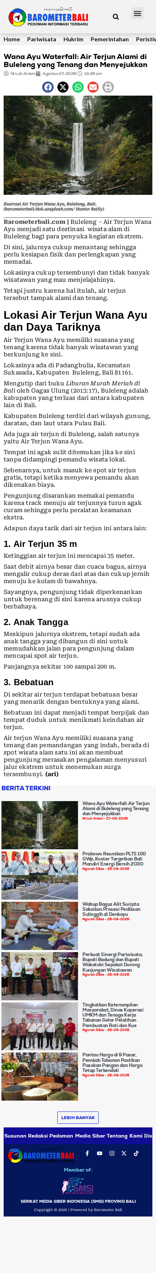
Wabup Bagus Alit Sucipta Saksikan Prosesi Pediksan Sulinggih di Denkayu (111, 909)
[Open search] (116, 16)
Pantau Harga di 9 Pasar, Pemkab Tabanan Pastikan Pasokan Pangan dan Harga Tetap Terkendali (112, 1062)
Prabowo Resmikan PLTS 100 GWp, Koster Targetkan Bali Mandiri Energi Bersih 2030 (114, 859)
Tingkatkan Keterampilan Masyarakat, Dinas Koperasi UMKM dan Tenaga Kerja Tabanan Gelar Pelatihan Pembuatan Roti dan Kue (112, 1015)
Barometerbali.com (34, 221)
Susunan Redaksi (26, 1135)
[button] (138, 13)
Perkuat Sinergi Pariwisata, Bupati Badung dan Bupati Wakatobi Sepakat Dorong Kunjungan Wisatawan (112, 962)
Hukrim (73, 38)
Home (12, 38)
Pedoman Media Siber (77, 1135)
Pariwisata (41, 38)
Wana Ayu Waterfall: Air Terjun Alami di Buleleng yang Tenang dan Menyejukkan (115, 808)
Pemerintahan (110, 38)
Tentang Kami (124, 1135)
